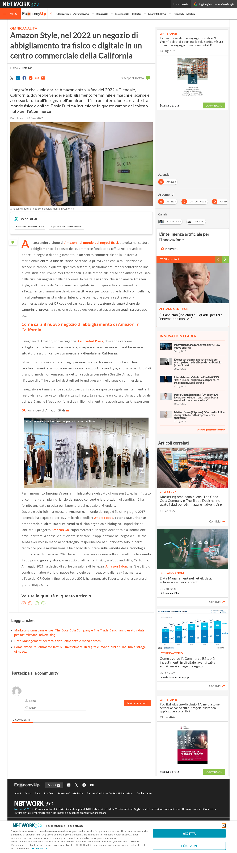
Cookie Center (145, 793)
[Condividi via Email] (43, 78)
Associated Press (90, 341)
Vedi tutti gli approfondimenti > (211, 429)
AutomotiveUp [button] (81, 13)
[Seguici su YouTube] (92, 785)
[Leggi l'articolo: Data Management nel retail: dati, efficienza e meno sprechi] (192, 567)
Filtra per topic (172, 259)
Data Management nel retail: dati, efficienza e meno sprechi (57, 641)
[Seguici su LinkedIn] (69, 785)
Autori (28, 793)
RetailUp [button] (136, 13)
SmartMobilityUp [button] (157, 13)
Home (14, 67)
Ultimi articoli (64, 13)
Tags (37, 793)
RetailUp (27, 67)
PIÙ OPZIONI (189, 845)
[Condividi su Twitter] (11, 78)
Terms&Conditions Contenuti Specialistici (110, 793)
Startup (191, 13)
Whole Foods (103, 518)
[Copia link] (37, 78)
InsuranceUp (122, 13)
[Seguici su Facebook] (84, 785)
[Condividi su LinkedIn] (18, 78)
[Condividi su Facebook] (24, 78)
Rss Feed (49, 793)
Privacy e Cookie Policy (70, 793)
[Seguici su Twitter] (76, 785)
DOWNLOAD (214, 105)
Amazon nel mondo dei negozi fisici (91, 242)
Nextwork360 (21, 809)
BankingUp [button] (102, 13)
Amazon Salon (116, 566)
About (17, 793)
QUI (24, 410)
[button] (10, 13)
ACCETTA (189, 833)
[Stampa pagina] (30, 78)
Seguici (52, 785)
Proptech (178, 13)
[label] (86, 548)
